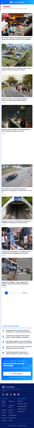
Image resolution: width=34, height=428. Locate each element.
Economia (11, 410)
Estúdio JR (4, 410)
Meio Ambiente (12, 418)
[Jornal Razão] (17, 2)
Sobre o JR (20, 401)
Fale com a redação (22, 403)
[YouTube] (18, 394)
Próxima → (25, 293)
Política (3, 405)
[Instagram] (3, 394)
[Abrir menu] (2, 2)
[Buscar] (31, 2)
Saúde (3, 412)
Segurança (11, 401)
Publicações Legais (22, 406)
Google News (21, 411)
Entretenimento (12, 415)
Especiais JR (4, 418)
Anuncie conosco (22, 409)
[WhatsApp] (14, 394)
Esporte (10, 412)
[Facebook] (7, 394)
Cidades (10, 420)
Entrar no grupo (17, 373)
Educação (4, 415)
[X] (10, 394)
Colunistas (4, 420)
